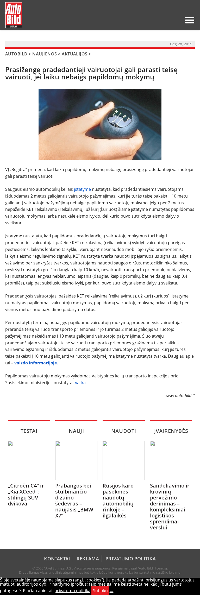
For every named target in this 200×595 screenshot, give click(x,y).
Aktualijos (75, 54)
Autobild (16, 54)
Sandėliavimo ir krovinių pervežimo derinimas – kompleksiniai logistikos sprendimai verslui (170, 506)
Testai (29, 430)
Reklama (88, 558)
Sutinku (100, 590)
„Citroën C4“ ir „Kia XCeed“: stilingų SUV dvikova (26, 495)
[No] (111, 592)
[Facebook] (168, 20)
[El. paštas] (159, 20)
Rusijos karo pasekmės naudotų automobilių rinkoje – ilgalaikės (118, 500)
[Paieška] (151, 20)
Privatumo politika (130, 558)
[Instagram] (176, 20)
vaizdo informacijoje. (37, 363)
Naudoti (123, 430)
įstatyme (82, 189)
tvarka (79, 382)
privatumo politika (72, 590)
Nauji (76, 430)
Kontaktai (57, 558)
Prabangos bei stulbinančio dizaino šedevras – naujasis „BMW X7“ (74, 500)
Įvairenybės (171, 430)
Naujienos (44, 54)
